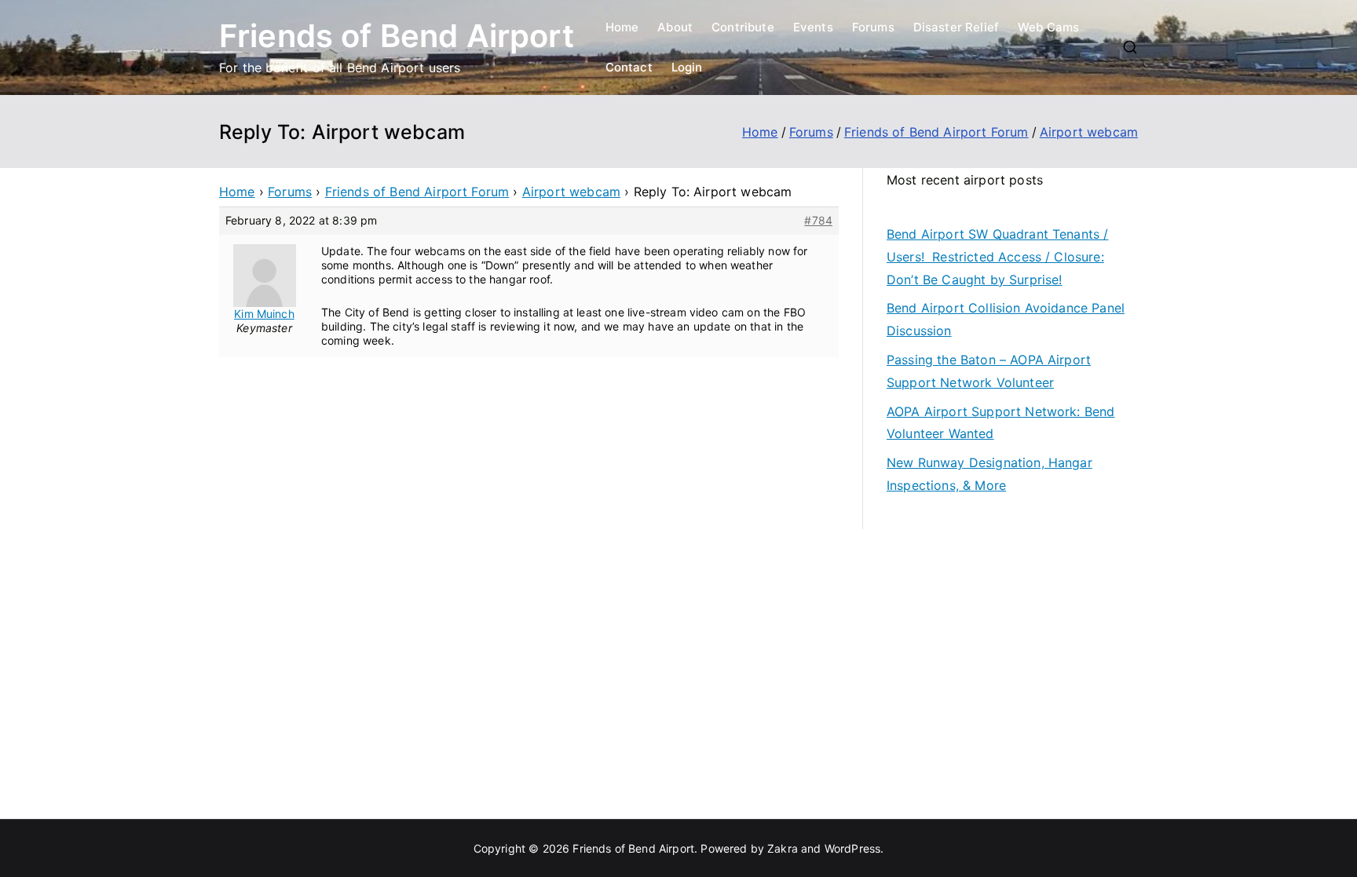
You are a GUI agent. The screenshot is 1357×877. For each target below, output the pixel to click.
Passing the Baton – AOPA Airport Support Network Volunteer (989, 371)
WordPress (852, 848)
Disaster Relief (956, 27)
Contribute (742, 27)
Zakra (782, 848)
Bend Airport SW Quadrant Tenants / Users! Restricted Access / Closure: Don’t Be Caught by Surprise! (997, 256)
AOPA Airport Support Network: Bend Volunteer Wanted (1000, 423)
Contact (629, 67)
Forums (873, 27)
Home (622, 27)
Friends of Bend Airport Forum (417, 191)
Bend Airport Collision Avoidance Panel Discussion (1006, 319)
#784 (818, 220)
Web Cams (1048, 27)
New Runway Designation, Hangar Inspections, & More (989, 474)
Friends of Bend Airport (396, 35)
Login (687, 67)
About (675, 27)
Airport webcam (571, 191)
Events (813, 27)
